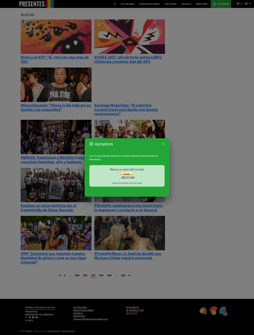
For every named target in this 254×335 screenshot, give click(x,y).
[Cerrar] (163, 143)
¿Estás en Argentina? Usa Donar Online (127, 183)
